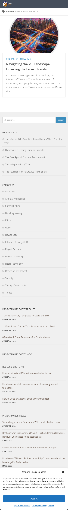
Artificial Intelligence (15, 198)
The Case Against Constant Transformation (26, 157)
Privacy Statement (39, 506)
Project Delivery (13, 249)
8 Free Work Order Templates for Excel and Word (26, 337)
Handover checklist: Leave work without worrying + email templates (30, 386)
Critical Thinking (12, 206)
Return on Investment (16, 271)
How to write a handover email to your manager (25, 398)
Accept (34, 498)
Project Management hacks (17, 354)
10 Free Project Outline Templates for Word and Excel (28, 326)
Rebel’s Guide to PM (13, 367)
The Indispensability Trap (17, 164)
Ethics (8, 220)
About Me (10, 191)
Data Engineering (13, 213)
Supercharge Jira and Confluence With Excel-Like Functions (31, 422)
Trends (8, 292)
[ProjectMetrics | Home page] (8, 4)
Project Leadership (14, 256)
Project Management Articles (18, 309)
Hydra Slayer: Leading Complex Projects (24, 150)
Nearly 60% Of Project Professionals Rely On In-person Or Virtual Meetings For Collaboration (33, 460)
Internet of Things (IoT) (18, 59)
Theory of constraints (15, 285)
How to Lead (11, 234)
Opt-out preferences (22, 506)
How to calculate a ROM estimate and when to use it (27, 373)
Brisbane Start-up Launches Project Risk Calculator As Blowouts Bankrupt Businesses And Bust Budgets (33, 435)
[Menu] (64, 4)
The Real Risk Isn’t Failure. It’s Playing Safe (26, 171)
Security (9, 278)
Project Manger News (14, 415)
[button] (63, 472)
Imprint (51, 506)
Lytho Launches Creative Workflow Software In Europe (29, 447)
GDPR (8, 227)
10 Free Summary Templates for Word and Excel (26, 315)
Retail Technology (14, 263)
